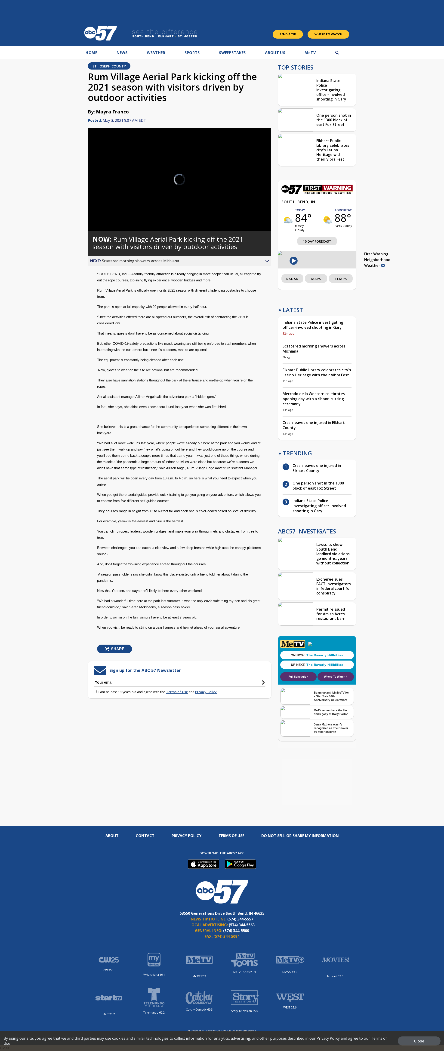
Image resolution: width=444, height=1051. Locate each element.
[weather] (288, 219)
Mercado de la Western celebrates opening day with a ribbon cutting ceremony (314, 398)
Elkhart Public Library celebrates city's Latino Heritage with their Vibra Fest (332, 150)
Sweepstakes (232, 52)
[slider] (104, 211)
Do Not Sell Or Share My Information (300, 835)
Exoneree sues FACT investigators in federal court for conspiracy (333, 586)
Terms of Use (177, 692)
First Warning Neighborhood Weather (377, 259)
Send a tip (288, 34)
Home (91, 52)
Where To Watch (328, 34)
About (112, 835)
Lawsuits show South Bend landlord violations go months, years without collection (333, 554)
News (122, 52)
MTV (310, 52)
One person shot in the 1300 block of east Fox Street (333, 120)
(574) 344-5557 (240, 919)
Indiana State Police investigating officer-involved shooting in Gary (331, 90)
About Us (275, 52)
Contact (145, 835)
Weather (156, 52)
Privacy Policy (206, 692)
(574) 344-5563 (242, 924)
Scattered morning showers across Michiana (314, 349)
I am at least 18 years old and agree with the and (157, 692)
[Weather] (317, 192)
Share (117, 649)
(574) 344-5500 (236, 930)
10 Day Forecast (317, 241)
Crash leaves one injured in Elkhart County (314, 425)
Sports (192, 52)
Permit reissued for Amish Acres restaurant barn (330, 614)
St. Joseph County (109, 66)
